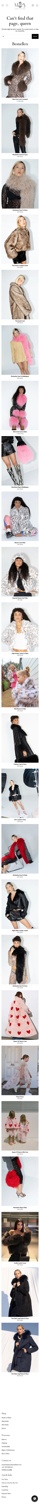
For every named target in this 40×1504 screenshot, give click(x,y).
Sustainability (6, 1446)
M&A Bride (5, 1421)
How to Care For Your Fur (10, 1483)
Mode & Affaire (6, 1418)
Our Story (5, 1479)
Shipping (4, 1443)
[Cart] (37, 5)
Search (35, 36)
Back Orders (5, 1453)
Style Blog (5, 1486)
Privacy (4, 1497)
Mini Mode (5, 1425)
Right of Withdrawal (8, 1450)
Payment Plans (6, 1493)
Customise (5, 1490)
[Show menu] (3, 5)
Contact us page (7, 1469)
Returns (4, 1439)
